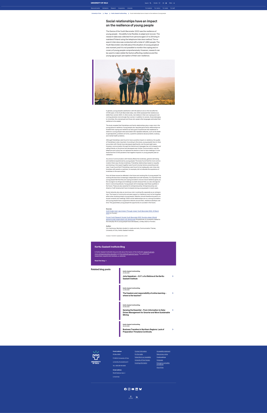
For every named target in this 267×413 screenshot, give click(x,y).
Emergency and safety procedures (163, 364)
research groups (149, 252)
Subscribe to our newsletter (143, 357)
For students (148, 8)
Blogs (106, 13)
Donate (155, 3)
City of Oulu (160, 368)
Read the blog (100, 261)
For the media (139, 354)
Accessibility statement (163, 351)
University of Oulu (96, 13)
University (129, 8)
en (165, 4)
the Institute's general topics (129, 254)
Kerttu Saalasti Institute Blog (119, 13)
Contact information (141, 351)
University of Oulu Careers (142, 360)
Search (147, 3)
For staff (172, 8)
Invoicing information (141, 363)
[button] (172, 3)
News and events (95, 8)
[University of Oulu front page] (102, 3)
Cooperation (121, 8)
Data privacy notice (162, 354)
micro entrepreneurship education (106, 254)
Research (113, 8)
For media (165, 8)
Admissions (105, 8)
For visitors (157, 8)
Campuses (160, 360)
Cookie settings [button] (161, 357)
